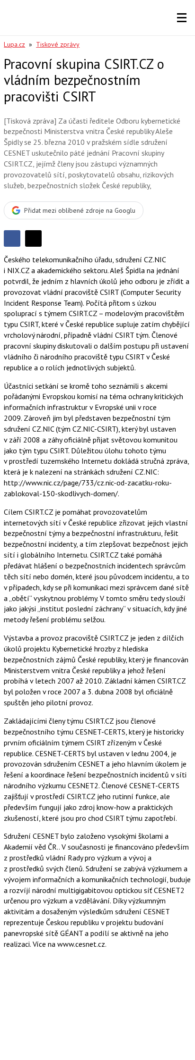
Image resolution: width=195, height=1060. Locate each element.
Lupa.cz (14, 44)
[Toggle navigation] (181, 17)
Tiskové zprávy (58, 44)
